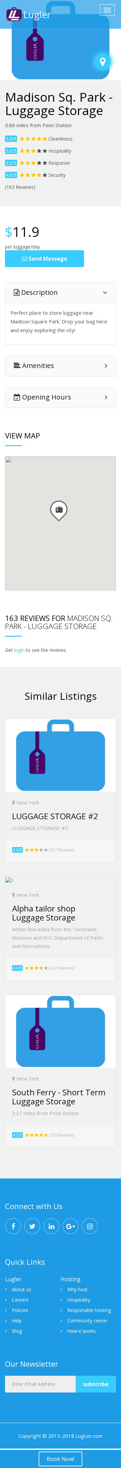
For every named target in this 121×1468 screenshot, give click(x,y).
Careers (20, 1300)
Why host (77, 1289)
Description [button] (38, 292)
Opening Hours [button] (46, 397)
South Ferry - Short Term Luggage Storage (59, 1096)
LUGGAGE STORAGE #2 (55, 816)
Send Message (47, 258)
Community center (87, 1320)
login (19, 650)
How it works (81, 1331)
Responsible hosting (89, 1310)
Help (17, 1320)
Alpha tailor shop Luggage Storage (43, 913)
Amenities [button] (37, 365)
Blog (17, 1331)
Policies (20, 1310)
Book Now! (60, 1459)
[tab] (60, 292)
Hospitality (78, 1300)
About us (21, 1289)
